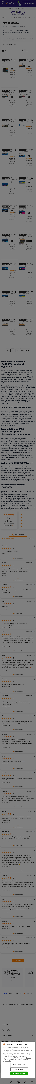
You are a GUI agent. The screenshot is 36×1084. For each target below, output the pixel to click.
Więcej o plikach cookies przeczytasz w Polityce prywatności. (17, 1059)
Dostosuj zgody (19, 1069)
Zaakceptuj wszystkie (19, 1073)
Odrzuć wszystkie (19, 1065)
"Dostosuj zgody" (19, 1058)
